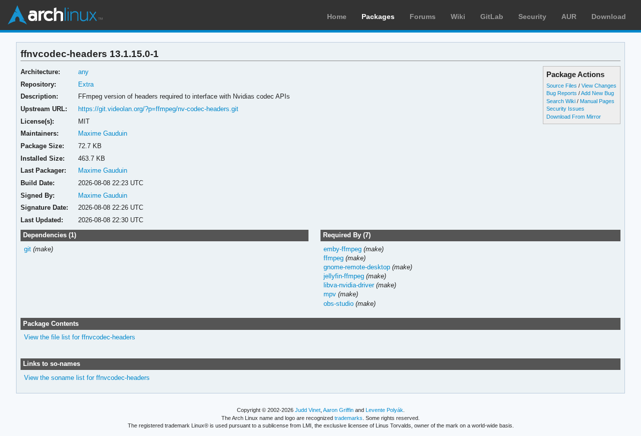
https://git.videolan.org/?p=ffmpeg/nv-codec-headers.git (158, 109)
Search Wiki (560, 101)
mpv (330, 294)
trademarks (349, 418)
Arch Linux (55, 15)
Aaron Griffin (338, 410)
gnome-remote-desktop (357, 267)
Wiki (458, 17)
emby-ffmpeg (343, 249)
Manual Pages (597, 101)
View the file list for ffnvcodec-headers (79, 337)
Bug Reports (561, 93)
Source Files (561, 86)
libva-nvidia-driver (349, 285)
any (83, 72)
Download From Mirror (573, 117)
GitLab (491, 17)
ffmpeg (334, 258)
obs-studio (339, 303)
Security (532, 17)
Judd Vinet (307, 410)
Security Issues (565, 109)
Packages (378, 17)
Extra (86, 84)
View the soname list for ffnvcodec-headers (87, 377)
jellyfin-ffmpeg (344, 276)
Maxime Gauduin (102, 133)
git (27, 249)
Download (608, 17)
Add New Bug (597, 93)
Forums (423, 17)
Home (337, 17)
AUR (568, 17)
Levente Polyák (384, 410)
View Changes (598, 86)
